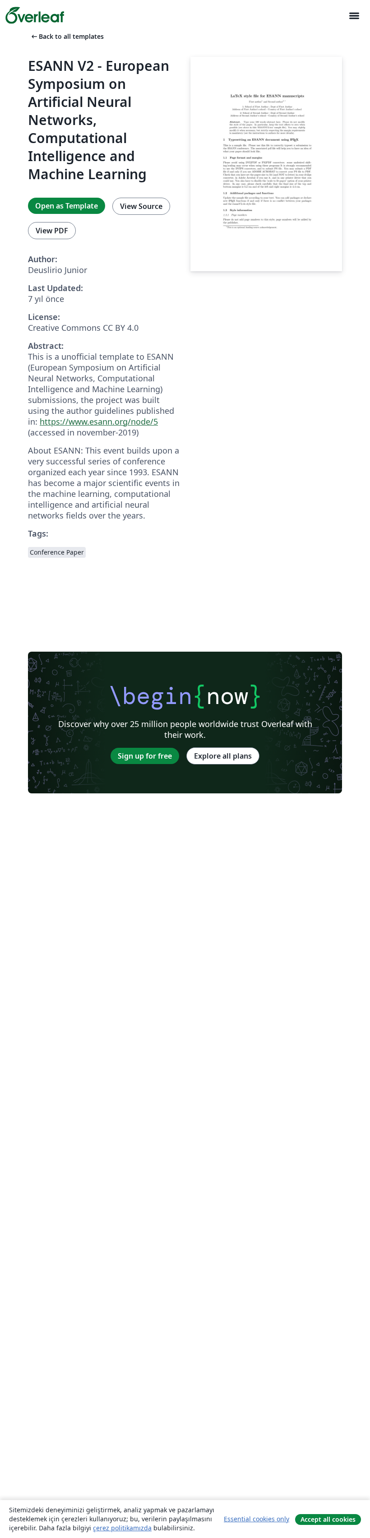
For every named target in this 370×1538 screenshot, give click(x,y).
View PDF (52, 231)
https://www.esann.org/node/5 (99, 421)
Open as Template (66, 206)
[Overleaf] (34, 15)
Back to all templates (67, 36)
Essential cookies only (256, 1519)
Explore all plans (223, 756)
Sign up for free (145, 756)
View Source (141, 206)
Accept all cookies (328, 1519)
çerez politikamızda (122, 1528)
